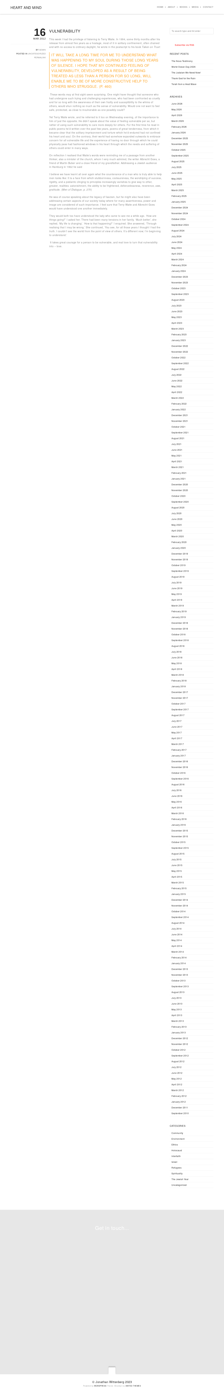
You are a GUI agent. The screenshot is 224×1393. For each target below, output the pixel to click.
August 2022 (178, 368)
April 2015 (177, 876)
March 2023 (178, 328)
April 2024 (177, 253)
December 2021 (180, 415)
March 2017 (178, 743)
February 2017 (179, 749)
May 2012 (177, 1078)
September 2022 (180, 363)
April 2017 (177, 738)
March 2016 (178, 813)
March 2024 (178, 259)
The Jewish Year (180, 1179)
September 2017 (180, 709)
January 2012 (179, 1101)
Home (160, 7)
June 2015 (177, 865)
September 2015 (180, 847)
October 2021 (179, 426)
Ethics (175, 1144)
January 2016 (179, 824)
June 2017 (177, 726)
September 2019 (180, 570)
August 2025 (178, 161)
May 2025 (177, 178)
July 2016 (177, 790)
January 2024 (179, 270)
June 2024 (177, 242)
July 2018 (177, 651)
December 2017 (180, 692)
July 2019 (177, 582)
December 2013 (180, 968)
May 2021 (177, 455)
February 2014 (179, 957)
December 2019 (180, 553)
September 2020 (180, 501)
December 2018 (180, 622)
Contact (208, 7)
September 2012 (180, 1055)
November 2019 (180, 559)
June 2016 (177, 795)
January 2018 (179, 686)
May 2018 (177, 663)
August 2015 (178, 853)
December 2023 (180, 276)
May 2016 (177, 801)
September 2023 (180, 293)
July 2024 (177, 236)
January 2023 (179, 340)
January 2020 (179, 547)
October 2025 (179, 149)
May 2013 (177, 1009)
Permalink (40, 57)
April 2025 (177, 184)
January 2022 (179, 409)
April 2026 (177, 115)
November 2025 (180, 143)
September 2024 (180, 224)
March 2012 (178, 1090)
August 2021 (178, 438)
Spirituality (177, 1173)
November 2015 (180, 836)
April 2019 (177, 599)
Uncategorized (37, 53)
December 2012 (180, 1038)
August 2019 (178, 576)
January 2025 (179, 201)
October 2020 (179, 495)
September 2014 (180, 917)
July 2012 (177, 1067)
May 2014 (177, 940)
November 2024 (180, 213)
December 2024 (180, 207)
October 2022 (179, 357)
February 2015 (179, 888)
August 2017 (178, 715)
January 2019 (179, 617)
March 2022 (178, 397)
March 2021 (178, 467)
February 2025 (179, 195)
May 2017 (177, 732)
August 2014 (178, 922)
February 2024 (179, 265)
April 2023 (177, 322)
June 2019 (177, 588)
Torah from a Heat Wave (184, 84)
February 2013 (179, 1026)
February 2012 (179, 1095)
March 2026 (178, 120)
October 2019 (179, 565)
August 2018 (178, 645)
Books (183, 7)
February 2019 (179, 611)
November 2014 (180, 905)
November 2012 (180, 1043)
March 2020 (178, 536)
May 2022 (177, 386)
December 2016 (180, 761)
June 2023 (177, 311)
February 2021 (179, 472)
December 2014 (180, 899)
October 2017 (179, 703)
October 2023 (179, 288)
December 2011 (180, 1107)
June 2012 (177, 1072)
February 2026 (179, 126)
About (171, 7)
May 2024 (177, 247)
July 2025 (177, 167)
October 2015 (179, 842)
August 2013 (178, 992)
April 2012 (177, 1084)
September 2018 (180, 640)
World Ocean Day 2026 (183, 66)
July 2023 (177, 305)
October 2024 (179, 218)
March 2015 (178, 882)
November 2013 (180, 974)
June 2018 (177, 657)
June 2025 (177, 172)
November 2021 (180, 420)
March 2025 (178, 190)
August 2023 (178, 299)
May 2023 (177, 317)
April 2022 (177, 392)
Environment (178, 1138)
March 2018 (178, 674)
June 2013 (177, 1003)
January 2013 (179, 1032)
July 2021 (177, 443)
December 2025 (180, 138)
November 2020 (180, 490)
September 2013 (180, 986)
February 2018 (179, 680)
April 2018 (177, 668)
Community (177, 1132)
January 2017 (179, 755)
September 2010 (180, 1113)
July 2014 (177, 928)
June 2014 (177, 934)
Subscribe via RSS (184, 44)
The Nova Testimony (182, 60)
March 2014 (178, 951)
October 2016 (179, 772)
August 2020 (178, 507)
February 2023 (179, 334)
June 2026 (177, 103)
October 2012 (179, 1049)
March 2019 (178, 605)
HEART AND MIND (25, 7)
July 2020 (177, 513)
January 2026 (179, 132)
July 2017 (177, 720)
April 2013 (177, 1015)
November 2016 (180, 767)
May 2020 (177, 524)
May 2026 (177, 109)
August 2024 (178, 230)
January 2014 (179, 963)
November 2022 (180, 351)
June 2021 (177, 449)
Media (195, 7)
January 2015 (179, 893)
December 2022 (180, 345)
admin (42, 49)
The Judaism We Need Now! (186, 72)
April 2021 (177, 461)
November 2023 (180, 282)
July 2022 (177, 374)
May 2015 (177, 870)
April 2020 (177, 530)
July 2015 (177, 859)
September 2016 (180, 778)
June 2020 (177, 518)
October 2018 (179, 634)
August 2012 (178, 1061)
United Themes (133, 1386)
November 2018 (180, 628)
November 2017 (180, 697)
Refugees (176, 1167)
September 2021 (180, 432)
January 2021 (179, 478)
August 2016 (178, 784)
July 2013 (177, 997)
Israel (174, 1161)
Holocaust (177, 1150)
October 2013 (179, 980)
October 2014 (179, 911)
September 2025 (180, 155)
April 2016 (177, 807)
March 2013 (178, 1020)
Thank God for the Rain (183, 78)
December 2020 (180, 484)
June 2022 (177, 380)
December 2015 (180, 830)
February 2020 (179, 542)
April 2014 (177, 945)
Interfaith (176, 1156)
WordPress (100, 1386)
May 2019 (177, 593)
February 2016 (179, 818)
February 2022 (179, 403)
